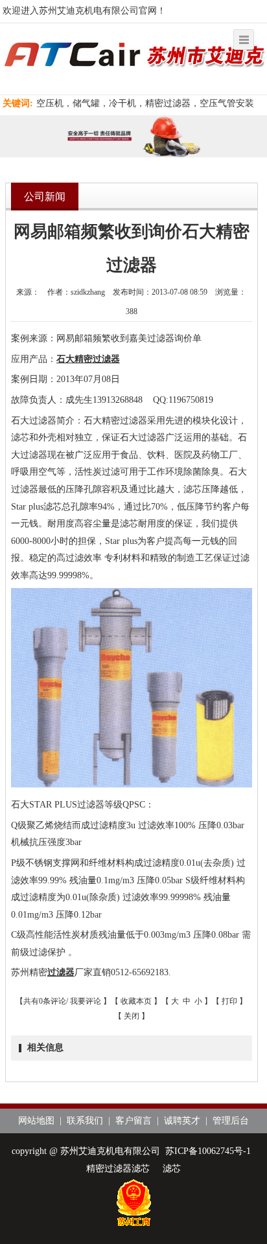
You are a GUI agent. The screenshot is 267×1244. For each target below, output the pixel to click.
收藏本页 (136, 1001)
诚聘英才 (182, 1120)
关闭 (131, 1016)
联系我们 (85, 1120)
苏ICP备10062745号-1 (208, 1151)
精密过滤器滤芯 (118, 1168)
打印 (229, 1001)
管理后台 (231, 1120)
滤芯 (172, 1168)
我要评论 (85, 1001)
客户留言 (133, 1120)
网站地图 (36, 1120)
